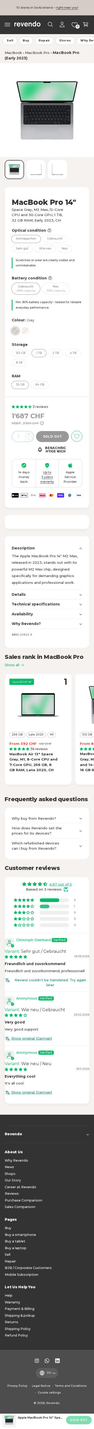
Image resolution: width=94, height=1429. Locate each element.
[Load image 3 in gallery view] (57, 169)
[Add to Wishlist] (76, 436)
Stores (65, 40)
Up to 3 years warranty (47, 476)
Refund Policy (16, 1335)
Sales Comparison (20, 1207)
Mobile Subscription (21, 1275)
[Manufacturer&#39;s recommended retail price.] (42, 423)
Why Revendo (16, 1160)
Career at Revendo (20, 1187)
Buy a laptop (15, 1248)
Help (9, 1295)
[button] (7, 24)
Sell (10, 40)
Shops (10, 1174)
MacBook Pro (37, 53)
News (9, 1167)
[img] (16, 957)
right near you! (67, 7)
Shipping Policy (18, 1329)
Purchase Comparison (23, 1200)
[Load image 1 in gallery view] (14, 169)
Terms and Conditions (71, 1386)
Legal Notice (41, 1386)
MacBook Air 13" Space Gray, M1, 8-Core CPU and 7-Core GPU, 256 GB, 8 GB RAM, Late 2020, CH (33, 762)
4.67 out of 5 (60, 884)
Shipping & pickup (20, 1315)
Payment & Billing (19, 1309)
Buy (26, 40)
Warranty (12, 1302)
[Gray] (15, 330)
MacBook (13, 53)
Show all (12, 665)
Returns (11, 1322)
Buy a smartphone (20, 1235)
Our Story (13, 1180)
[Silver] (25, 330)
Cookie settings (49, 1392)
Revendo (52, 1403)
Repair (44, 40)
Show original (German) (31, 1038)
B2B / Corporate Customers (28, 1268)
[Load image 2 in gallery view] (36, 169)
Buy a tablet (15, 1241)
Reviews (12, 1193)
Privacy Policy (17, 1386)
